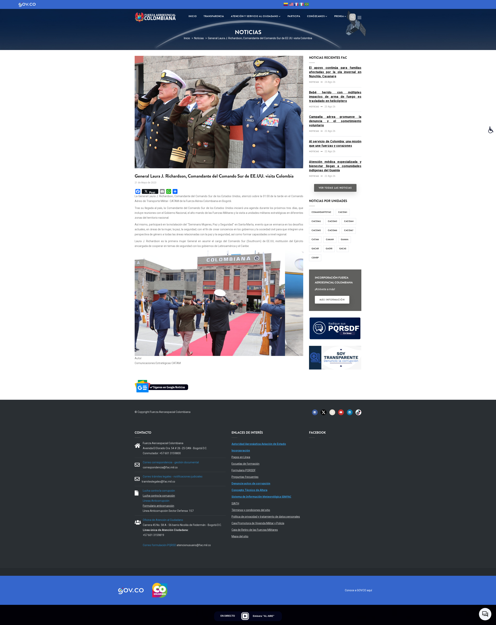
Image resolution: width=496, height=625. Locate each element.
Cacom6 (332, 230)
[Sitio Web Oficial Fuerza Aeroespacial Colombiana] (158, 17)
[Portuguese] (306, 5)
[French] (296, 5)
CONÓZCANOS (316, 16)
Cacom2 (316, 221)
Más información (332, 299)
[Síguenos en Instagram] (332, 412)
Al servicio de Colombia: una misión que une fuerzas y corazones (335, 144)
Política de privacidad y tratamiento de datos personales (266, 516)
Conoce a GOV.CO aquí (358, 590)
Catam (315, 239)
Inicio (187, 38)
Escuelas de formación (245, 463)
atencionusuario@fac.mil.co (194, 545)
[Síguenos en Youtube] (341, 412)
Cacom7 (348, 230)
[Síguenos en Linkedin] (350, 412)
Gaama (344, 239)
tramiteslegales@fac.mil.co (158, 481)
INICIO (193, 16)
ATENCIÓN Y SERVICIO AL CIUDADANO (254, 16)
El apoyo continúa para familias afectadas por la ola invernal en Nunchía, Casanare (335, 72)
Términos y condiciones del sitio (251, 510)
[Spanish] (285, 5)
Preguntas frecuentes (245, 476)
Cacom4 (349, 221)
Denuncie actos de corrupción (251, 483)
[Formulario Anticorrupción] (335, 348)
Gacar (315, 248)
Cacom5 (316, 230)
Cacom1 (342, 212)
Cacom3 (332, 221)
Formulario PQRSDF (244, 470)
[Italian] (301, 5)
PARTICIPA (294, 16)
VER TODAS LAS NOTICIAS (335, 188)
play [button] (245, 616)
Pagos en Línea (241, 457)
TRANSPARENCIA (214, 16)
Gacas (342, 248)
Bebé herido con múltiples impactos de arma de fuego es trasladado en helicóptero (335, 97)
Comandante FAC (321, 212)
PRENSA (339, 16)
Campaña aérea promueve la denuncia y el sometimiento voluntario (335, 121)
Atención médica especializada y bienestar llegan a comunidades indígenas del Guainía (335, 166)
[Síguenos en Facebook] (315, 412)
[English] (291, 5)
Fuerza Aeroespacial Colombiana (170, 412)
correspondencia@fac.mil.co (160, 467)
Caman (330, 239)
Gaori (329, 248)
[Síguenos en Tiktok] (358, 412)
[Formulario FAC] (335, 319)
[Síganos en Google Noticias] (162, 380)
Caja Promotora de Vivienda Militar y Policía (258, 523)
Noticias (199, 38)
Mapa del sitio (240, 536)
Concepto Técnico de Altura (249, 490)
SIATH (235, 503)
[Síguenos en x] (323, 412)
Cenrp (315, 257)
